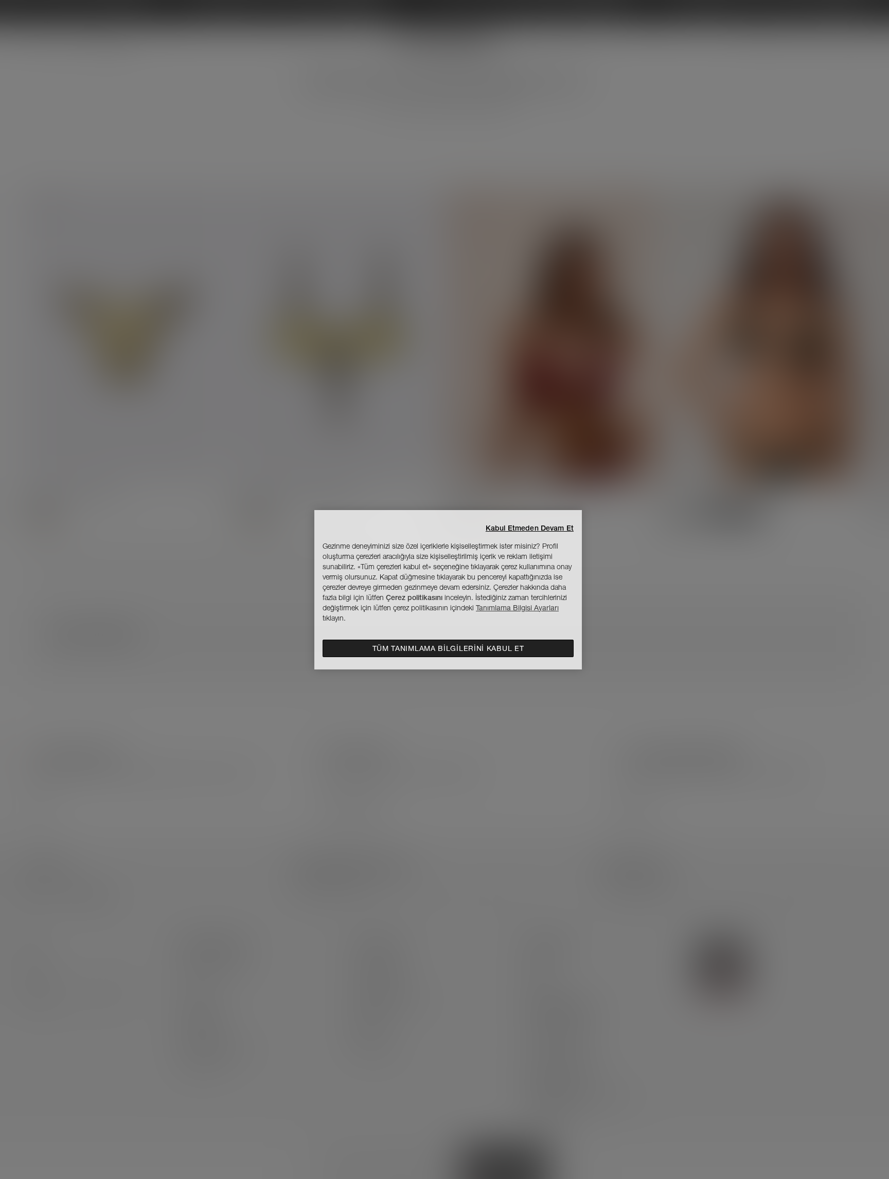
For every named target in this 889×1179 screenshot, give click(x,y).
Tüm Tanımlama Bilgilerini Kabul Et (448, 648)
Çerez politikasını (414, 597)
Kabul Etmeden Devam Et (530, 528)
